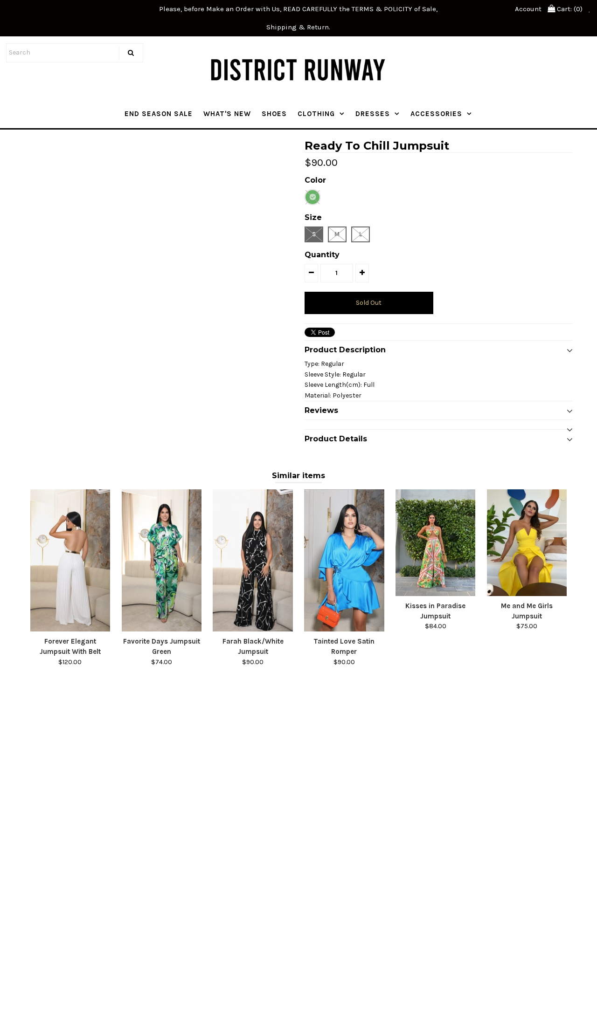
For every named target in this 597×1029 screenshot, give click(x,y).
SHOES (274, 114)
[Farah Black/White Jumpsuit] (252, 560)
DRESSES (372, 114)
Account (528, 9)
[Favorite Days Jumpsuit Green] (161, 560)
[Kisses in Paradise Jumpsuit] (435, 542)
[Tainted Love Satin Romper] (344, 560)
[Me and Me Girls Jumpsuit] (527, 542)
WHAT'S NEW (227, 114)
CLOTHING (316, 114)
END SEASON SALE (159, 114)
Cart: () (569, 9)
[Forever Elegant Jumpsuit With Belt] (70, 560)
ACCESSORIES (436, 114)
